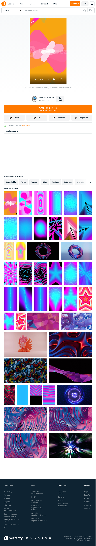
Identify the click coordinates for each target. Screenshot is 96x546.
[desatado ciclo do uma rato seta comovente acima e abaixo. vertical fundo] (85, 203)
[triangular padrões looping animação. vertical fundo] (36, 395)
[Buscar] (84, 10)
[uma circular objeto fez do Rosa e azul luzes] (43, 251)
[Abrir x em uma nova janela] (46, 538)
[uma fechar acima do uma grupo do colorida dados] (25, 370)
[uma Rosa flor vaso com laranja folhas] (25, 344)
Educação (7, 505)
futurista (68, 182)
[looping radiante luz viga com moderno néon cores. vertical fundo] (10, 299)
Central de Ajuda (61, 492)
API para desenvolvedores (10, 509)
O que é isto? (26, 126)
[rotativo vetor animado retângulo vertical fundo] (10, 203)
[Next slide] (86, 182)
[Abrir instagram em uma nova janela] (31, 538)
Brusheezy (8, 491)
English (85, 491)
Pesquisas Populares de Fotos (38, 514)
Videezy (7, 498)
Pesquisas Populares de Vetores (36, 508)
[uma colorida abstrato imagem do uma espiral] (70, 419)
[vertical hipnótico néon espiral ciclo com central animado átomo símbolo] (40, 273)
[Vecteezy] (3, 3)
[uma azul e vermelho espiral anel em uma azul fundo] (76, 251)
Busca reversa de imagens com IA (10, 515)
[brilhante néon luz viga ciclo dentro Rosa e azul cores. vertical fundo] (40, 299)
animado (80, 182)
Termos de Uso (68, 538)
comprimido (11, 182)
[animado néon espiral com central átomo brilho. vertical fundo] (25, 273)
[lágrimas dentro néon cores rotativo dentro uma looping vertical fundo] (70, 273)
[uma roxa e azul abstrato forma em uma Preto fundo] (70, 370)
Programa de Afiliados (36, 501)
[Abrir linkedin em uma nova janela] (35, 538)
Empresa (7, 502)
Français (85, 505)
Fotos (22, 4)
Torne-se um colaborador (62, 505)
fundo (23, 182)
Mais (55, 4)
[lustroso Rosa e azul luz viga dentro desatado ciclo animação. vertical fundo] (22, 395)
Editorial (44, 4)
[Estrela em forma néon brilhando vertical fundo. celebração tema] (70, 299)
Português (86, 498)
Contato (60, 497)
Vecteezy (7, 495)
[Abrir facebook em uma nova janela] (27, 538)
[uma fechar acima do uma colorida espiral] (25, 445)
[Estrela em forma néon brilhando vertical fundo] (9, 321)
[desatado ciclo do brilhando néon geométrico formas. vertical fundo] (55, 203)
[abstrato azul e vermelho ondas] (70, 344)
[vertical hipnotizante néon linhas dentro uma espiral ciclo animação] (10, 273)
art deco (55, 182)
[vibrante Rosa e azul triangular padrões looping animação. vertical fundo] (49, 395)
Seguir (60, 100)
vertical (34, 182)
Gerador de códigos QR (11, 526)
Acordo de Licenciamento (36, 492)
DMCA (33, 497)
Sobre (59, 500)
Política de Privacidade (82, 538)
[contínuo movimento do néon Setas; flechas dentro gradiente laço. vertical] (21, 251)
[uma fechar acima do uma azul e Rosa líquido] (76, 321)
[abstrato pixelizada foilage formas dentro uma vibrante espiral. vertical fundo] (9, 395)
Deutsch (85, 502)
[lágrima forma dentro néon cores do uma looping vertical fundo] (55, 299)
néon (44, 182)
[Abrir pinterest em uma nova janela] (39, 538)
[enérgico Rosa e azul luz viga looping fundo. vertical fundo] (25, 299)
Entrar (85, 4)
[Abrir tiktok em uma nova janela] (42, 538)
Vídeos (32, 4)
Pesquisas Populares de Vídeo (36, 520)
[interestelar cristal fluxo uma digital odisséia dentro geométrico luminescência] (43, 321)
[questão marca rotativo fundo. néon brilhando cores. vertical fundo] (70, 203)
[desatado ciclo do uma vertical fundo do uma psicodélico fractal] (10, 228)
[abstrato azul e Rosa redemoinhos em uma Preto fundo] (25, 419)
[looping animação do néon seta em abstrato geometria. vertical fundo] (85, 228)
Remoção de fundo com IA (11, 520)
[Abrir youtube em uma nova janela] (50, 538)
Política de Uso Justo (81, 540)
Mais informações (12, 131)
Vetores (11, 4)
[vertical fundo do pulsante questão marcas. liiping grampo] (25, 228)
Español (85, 495)
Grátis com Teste (48, 108)
